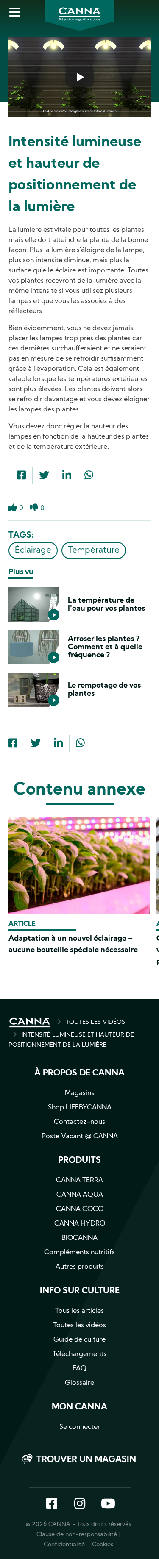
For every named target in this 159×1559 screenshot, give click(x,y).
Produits (79, 1160)
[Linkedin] (66, 476)
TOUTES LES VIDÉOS (95, 1022)
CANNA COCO (79, 1209)
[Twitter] (44, 476)
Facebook (52, 1504)
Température (94, 550)
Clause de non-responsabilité (76, 1534)
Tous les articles (79, 1311)
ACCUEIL (29, 1022)
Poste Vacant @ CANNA (80, 1136)
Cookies (102, 1545)
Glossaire (79, 1383)
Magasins (79, 1093)
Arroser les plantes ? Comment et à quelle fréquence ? (105, 647)
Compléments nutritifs (79, 1252)
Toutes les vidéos (79, 1325)
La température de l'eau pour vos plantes (106, 605)
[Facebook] (21, 476)
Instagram (79, 1504)
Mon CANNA (79, 1407)
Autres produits (80, 1267)
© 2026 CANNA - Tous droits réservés (78, 1524)
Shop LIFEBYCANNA (80, 1107)
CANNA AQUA (79, 1195)
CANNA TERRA (79, 1180)
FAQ (79, 1368)
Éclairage (33, 550)
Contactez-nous (79, 1122)
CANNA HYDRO (79, 1223)
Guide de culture (79, 1340)
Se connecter (79, 1427)
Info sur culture (80, 1291)
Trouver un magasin (86, 1460)
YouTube (107, 1504)
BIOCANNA (79, 1238)
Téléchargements (79, 1354)
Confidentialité (64, 1545)
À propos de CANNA (79, 1073)
